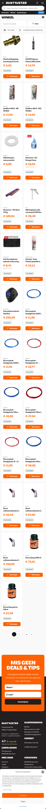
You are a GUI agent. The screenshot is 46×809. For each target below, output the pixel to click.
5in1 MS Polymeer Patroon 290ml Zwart (32, 60)
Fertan (27, 155)
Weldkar (5, 106)
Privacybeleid (23, 806)
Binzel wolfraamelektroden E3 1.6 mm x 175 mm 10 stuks (12, 509)
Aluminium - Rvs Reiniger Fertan (31, 159)
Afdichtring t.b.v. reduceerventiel (8, 159)
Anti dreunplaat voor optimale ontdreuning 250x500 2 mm (11, 260)
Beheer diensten (7, 790)
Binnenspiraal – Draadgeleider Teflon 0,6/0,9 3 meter (32, 460)
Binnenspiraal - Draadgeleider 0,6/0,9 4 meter (11, 362)
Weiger (23, 801)
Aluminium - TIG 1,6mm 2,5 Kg (11, 211)
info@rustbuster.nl (31, 747)
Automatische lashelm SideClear (11, 312)
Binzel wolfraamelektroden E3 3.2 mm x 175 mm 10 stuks (11, 559)
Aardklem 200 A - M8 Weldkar (10, 109)
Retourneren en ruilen (32, 729)
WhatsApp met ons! (31, 743)
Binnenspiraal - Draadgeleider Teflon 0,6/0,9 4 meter (10, 411)
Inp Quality (6, 257)
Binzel (5, 506)
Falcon (5, 57)
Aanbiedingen (22, 12)
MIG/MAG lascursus (8, 754)
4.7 (4, 741)
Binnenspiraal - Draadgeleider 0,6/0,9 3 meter (33, 312)
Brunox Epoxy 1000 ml (33, 558)
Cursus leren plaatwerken (33, 767)
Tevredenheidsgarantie (32, 734)
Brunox (27, 555)
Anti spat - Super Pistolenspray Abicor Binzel (32, 260)
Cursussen (5, 12)
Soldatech (6, 309)
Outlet (41, 12)
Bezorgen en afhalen (31, 732)
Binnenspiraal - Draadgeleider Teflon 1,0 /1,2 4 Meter (33, 411)
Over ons (5, 762)
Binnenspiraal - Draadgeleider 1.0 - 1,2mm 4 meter (32, 362)
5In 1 (26, 57)
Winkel (12, 12)
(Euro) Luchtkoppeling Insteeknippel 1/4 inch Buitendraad (10, 60)
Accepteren (23, 795)
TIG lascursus (29, 764)
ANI (26, 208)
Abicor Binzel (28, 257)
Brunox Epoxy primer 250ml (10, 608)
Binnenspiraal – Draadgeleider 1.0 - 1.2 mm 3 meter (10, 460)
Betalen (27, 727)
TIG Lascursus (6, 751)
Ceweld (5, 208)
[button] (43, 772)
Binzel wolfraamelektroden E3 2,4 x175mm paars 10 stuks (33, 509)
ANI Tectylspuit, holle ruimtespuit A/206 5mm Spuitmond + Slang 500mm (33, 211)
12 (27, 634)
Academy (5, 767)
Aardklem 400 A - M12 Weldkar (33, 109)
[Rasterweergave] (43, 17)
